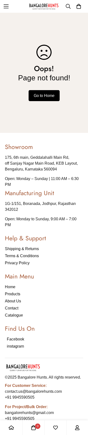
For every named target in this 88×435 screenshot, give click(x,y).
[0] (78, 6)
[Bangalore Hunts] (44, 6)
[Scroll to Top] (79, 409)
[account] (77, 427)
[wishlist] (55, 427)
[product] (11, 428)
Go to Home (44, 96)
